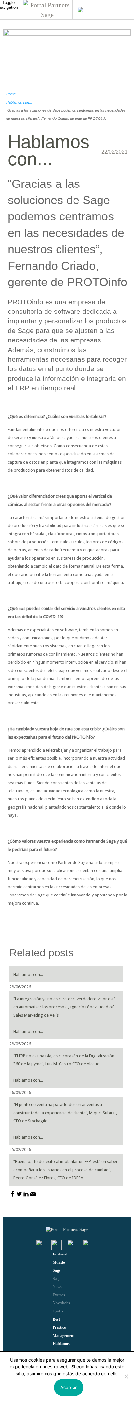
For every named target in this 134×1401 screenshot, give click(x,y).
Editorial (60, 1254)
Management (63, 1335)
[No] (126, 1376)
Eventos (59, 1295)
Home (11, 94)
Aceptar (68, 1387)
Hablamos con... (19, 102)
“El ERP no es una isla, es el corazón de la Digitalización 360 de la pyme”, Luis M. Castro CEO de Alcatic (63, 1059)
